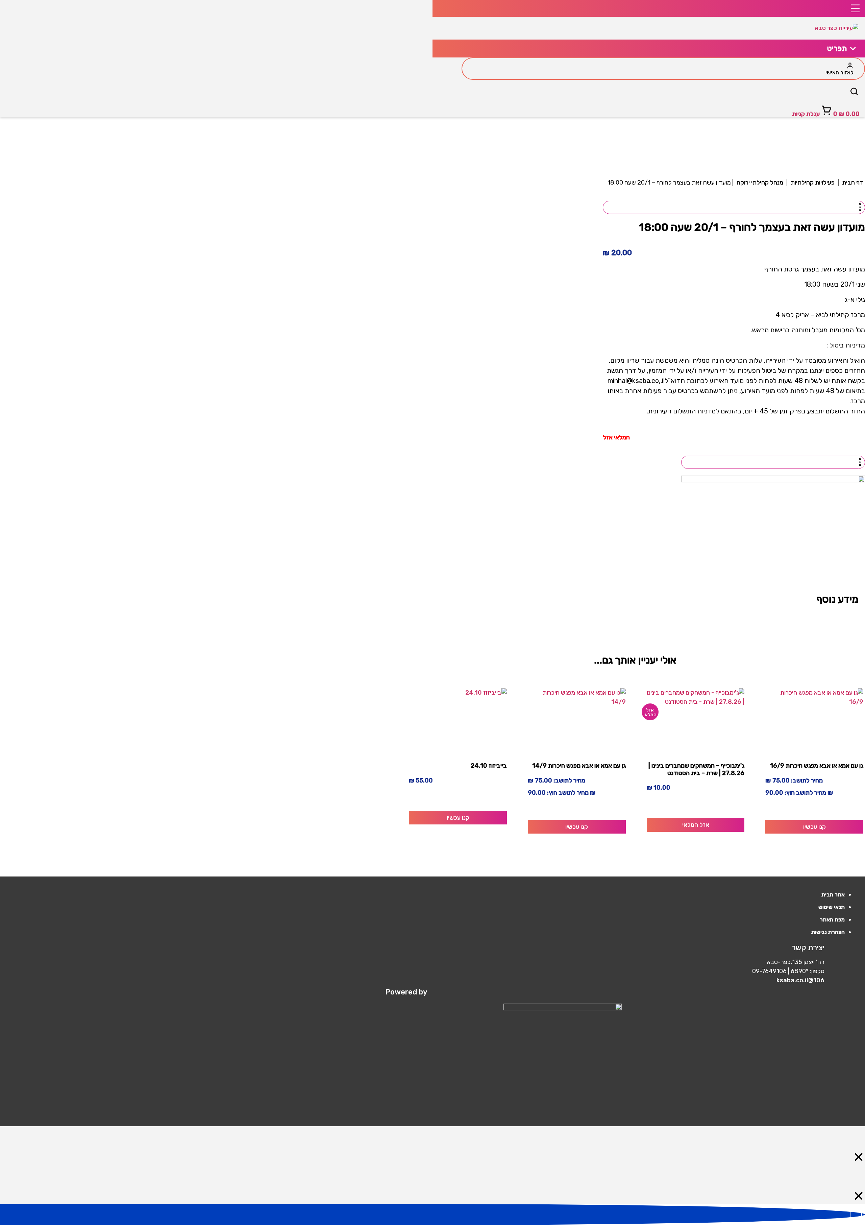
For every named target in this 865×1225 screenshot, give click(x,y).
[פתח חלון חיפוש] (854, 93)
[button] (734, 204)
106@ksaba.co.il (800, 980)
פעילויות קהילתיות (813, 182)
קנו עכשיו (814, 827)
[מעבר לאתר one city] (503, 1008)
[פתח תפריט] (648, 8)
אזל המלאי (695, 824)
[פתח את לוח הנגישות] (856, 1214)
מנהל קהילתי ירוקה (760, 182)
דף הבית (852, 182)
